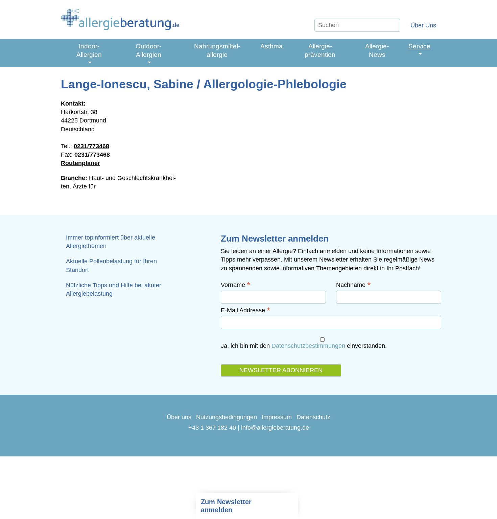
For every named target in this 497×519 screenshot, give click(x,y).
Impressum (277, 417)
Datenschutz (313, 417)
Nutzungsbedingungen (226, 417)
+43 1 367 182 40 (212, 427)
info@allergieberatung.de (275, 427)
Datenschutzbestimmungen (308, 345)
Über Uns (423, 25)
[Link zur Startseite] (120, 19)
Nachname (353, 284)
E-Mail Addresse (245, 310)
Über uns (179, 417)
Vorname (236, 284)
